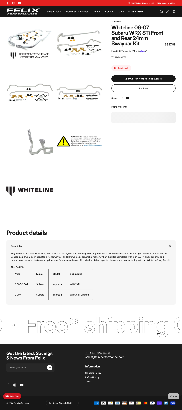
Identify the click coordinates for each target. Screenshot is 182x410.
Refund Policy (92, 377)
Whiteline (116, 21)
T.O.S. (88, 381)
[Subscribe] (49, 367)
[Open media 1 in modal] (29, 43)
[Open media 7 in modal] (29, 191)
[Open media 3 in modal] (29, 92)
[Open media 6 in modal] (79, 142)
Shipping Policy (93, 373)
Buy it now (143, 88)
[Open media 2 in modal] (79, 43)
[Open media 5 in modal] (29, 142)
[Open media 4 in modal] (79, 92)
